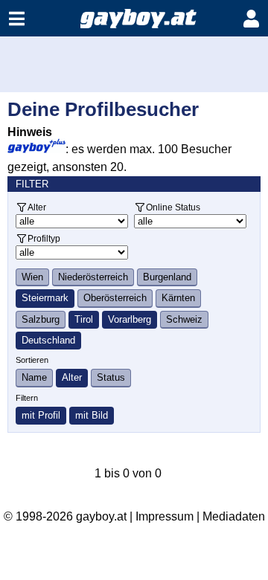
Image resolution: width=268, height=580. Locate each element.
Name (34, 377)
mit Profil (41, 415)
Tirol (83, 319)
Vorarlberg (129, 319)
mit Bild (91, 415)
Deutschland (48, 340)
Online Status (173, 207)
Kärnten (178, 297)
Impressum (164, 516)
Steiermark (45, 297)
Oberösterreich (115, 297)
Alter (37, 207)
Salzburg (41, 319)
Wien (32, 277)
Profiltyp (44, 238)
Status (111, 377)
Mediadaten (233, 516)
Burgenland (167, 277)
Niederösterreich (93, 277)
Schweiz (184, 319)
